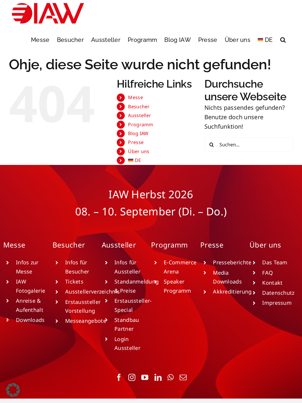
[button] (283, 40)
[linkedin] (158, 377)
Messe (135, 97)
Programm (140, 124)
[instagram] (131, 377)
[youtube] (144, 377)
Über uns (138, 151)
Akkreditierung (232, 291)
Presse (136, 142)
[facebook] (118, 377)
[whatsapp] (171, 377)
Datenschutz (278, 292)
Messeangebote (85, 320)
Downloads (30, 319)
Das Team (274, 262)
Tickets (74, 281)
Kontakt (272, 282)
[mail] (183, 377)
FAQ (267, 272)
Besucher (139, 106)
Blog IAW (138, 133)
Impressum (277, 302)
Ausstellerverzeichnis (92, 291)
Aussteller (139, 115)
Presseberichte (232, 262)
